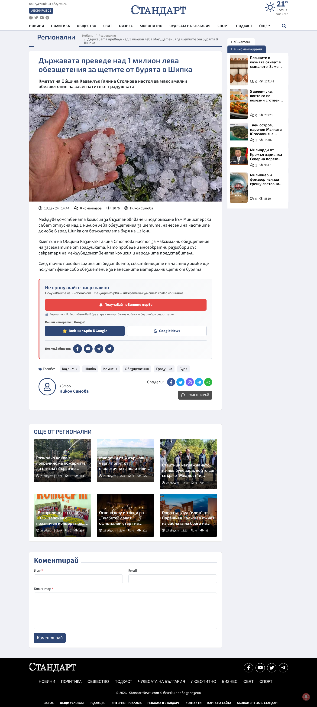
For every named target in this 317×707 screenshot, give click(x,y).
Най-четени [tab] (241, 42)
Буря (183, 368)
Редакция (98, 703)
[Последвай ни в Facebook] (248, 667)
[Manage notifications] (306, 696)
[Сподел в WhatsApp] (208, 382)
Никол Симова (141, 208)
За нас (49, 703)
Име (38, 571)
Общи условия (72, 703)
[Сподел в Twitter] (180, 382)
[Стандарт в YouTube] (88, 348)
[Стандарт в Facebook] (77, 348)
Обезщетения (137, 368)
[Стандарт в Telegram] (98, 348)
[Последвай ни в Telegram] (283, 667)
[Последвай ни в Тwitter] (271, 667)
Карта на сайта (219, 703)
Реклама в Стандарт (163, 703)
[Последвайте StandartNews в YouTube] (42, 18)
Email (132, 571)
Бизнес (230, 682)
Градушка (164, 368)
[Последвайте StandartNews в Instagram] (36, 18)
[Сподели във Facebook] (171, 382)
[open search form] (284, 26)
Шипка (90, 368)
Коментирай (197, 395)
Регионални (107, 35)
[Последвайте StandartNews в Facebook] (31, 18)
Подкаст (123, 682)
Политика (71, 682)
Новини (88, 35)
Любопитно (203, 682)
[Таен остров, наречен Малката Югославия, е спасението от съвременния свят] (239, 131)
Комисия (110, 368)
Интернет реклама (126, 703)
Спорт (265, 682)
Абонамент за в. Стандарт (258, 703)
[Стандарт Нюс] (52, 670)
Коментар (44, 589)
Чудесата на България (161, 682)
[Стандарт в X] (109, 348)
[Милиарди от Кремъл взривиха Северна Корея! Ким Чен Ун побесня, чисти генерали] (239, 156)
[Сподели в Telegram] (199, 382)
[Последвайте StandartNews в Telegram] (47, 18)
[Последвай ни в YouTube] (260, 667)
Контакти (193, 703)
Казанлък (69, 368)
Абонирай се (41, 10)
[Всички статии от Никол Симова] (47, 386)
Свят (248, 682)
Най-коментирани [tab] (246, 49)
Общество (98, 682)
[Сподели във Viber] (190, 382)
